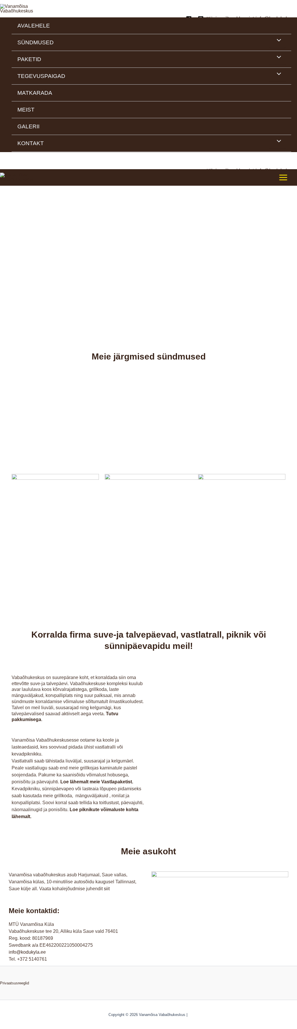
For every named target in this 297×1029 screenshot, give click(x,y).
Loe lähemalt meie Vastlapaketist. (96, 781)
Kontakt (30, 143)
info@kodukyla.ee (27, 952)
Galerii (28, 126)
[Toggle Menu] (277, 41)
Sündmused (35, 42)
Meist (26, 110)
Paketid (29, 59)
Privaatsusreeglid (14, 983)
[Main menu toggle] (283, 177)
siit (107, 888)
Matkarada (34, 93)
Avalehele (33, 26)
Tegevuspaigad (41, 76)
